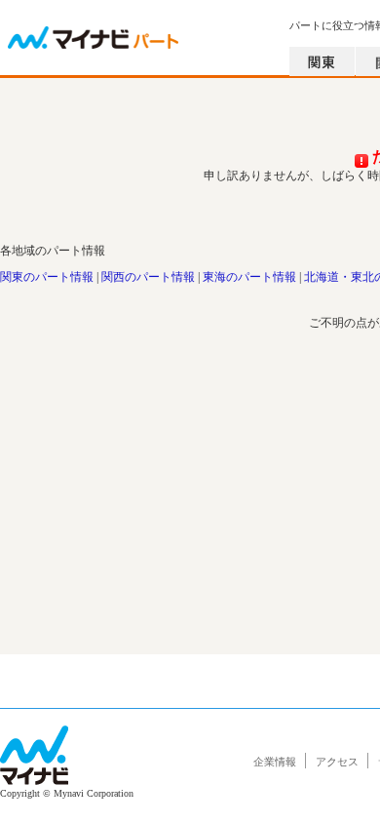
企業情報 (274, 761)
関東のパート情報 (47, 277)
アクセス (337, 761)
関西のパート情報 (148, 277)
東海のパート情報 (249, 277)
